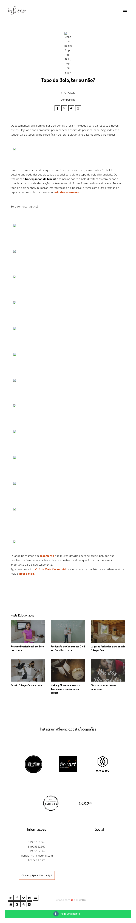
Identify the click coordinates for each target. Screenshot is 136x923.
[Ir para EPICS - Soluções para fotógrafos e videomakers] (71, 899)
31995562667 (37, 842)
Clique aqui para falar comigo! (36, 875)
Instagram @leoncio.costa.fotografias (68, 729)
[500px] (85, 803)
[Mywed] (102, 764)
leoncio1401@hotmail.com (37, 855)
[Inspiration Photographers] (33, 764)
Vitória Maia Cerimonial (50, 569)
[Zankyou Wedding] (50, 803)
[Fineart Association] (68, 764)
